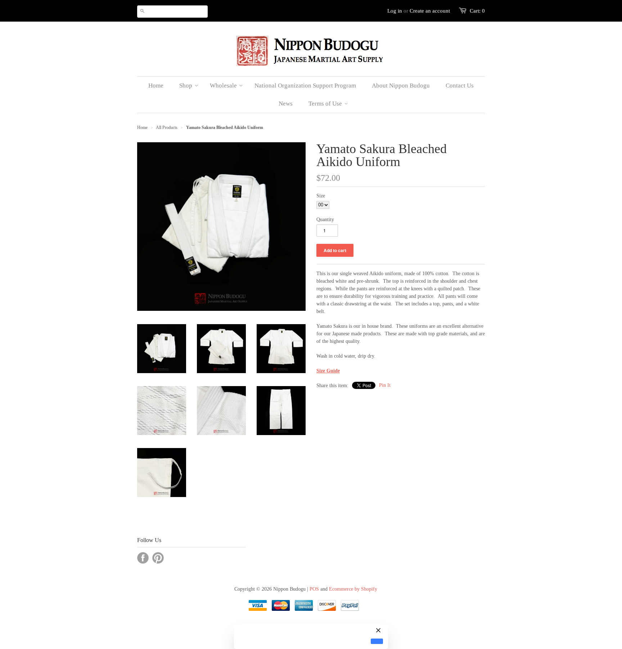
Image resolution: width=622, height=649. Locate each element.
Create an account (430, 11)
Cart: (477, 11)
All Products (166, 127)
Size (320, 195)
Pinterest (158, 558)
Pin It (385, 385)
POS (314, 589)
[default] (377, 641)
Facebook (143, 558)
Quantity (325, 219)
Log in (394, 11)
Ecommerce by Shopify (353, 589)
